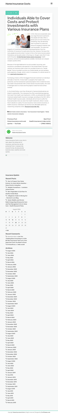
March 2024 (10, 317)
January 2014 (11, 377)
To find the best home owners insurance (29, 57)
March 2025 (10, 290)
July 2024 (10, 308)
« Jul (7, 230)
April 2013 (10, 398)
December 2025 (12, 269)
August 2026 (11, 250)
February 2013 (11, 402)
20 (16, 222)
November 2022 (12, 354)
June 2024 (10, 310)
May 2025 (10, 285)
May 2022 (10, 368)
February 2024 (11, 319)
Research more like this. (32, 106)
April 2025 (10, 287)
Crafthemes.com (45, 412)
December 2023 (12, 324)
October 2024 (11, 301)
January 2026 (11, 267)
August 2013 (11, 388)
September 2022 (12, 359)
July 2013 (10, 391)
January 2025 (11, 294)
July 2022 (10, 363)
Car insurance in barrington (36, 112)
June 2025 (10, 283)
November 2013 (12, 382)
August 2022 (11, 361)
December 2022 (12, 352)
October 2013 (11, 384)
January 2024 (11, 322)
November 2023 (12, 326)
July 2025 (10, 280)
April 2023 (10, 342)
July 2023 (10, 336)
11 (9, 220)
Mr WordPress (11, 244)
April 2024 (10, 315)
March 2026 (10, 262)
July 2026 (10, 253)
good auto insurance (16, 74)
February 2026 (11, 264)
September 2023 (12, 331)
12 (12, 220)
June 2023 (10, 338)
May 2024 (10, 313)
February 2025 (11, 292)
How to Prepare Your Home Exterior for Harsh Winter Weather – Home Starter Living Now (16, 183)
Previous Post (12, 119)
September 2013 (12, 386)
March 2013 (10, 400)
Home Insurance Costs (18, 3)
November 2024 (12, 299)
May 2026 (10, 257)
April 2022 (10, 370)
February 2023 (11, 347)
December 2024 (12, 297)
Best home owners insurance (18, 112)
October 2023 (11, 329)
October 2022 (11, 356)
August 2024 (11, 306)
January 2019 (11, 372)
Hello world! (21, 244)
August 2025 (11, 278)
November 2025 (12, 271)
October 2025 (11, 274)
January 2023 (11, 349)
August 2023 (11, 333)
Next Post (47, 119)
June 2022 (10, 365)
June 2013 (10, 393)
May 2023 (10, 340)
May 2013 (10, 395)
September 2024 (12, 303)
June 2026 (10, 255)
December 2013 (12, 379)
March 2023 (10, 345)
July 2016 (10, 375)
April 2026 (10, 260)
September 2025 (12, 276)
